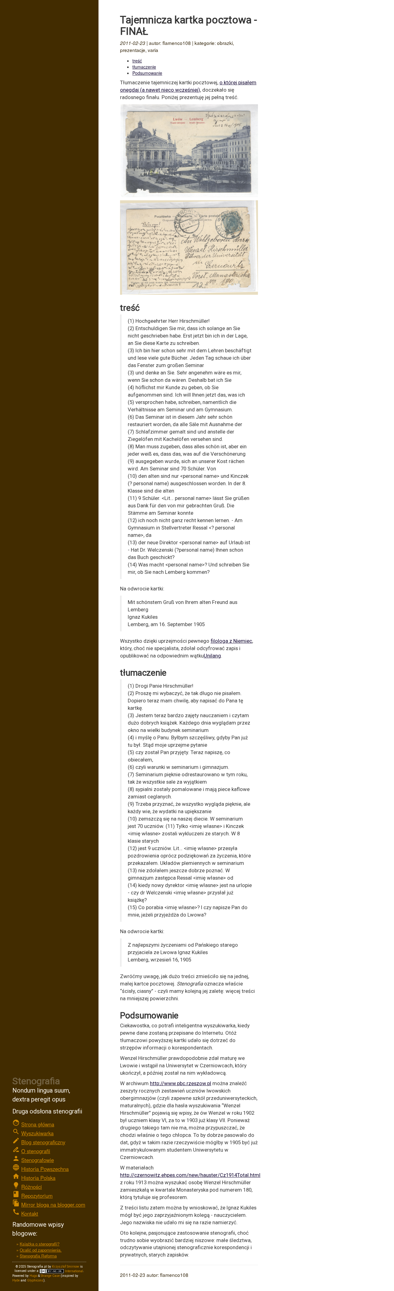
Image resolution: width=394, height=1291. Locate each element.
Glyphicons (35, 1280)
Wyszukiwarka (37, 1133)
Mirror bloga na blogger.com (53, 1204)
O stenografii (35, 1151)
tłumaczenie (144, 67)
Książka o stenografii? (39, 1244)
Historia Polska (38, 1177)
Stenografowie (37, 1160)
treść (137, 61)
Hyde (16, 1280)
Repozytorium (37, 1195)
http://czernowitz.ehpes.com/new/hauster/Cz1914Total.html (190, 1175)
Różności (31, 1186)
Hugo (33, 1275)
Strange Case (50, 1275)
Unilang (212, 656)
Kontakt (29, 1213)
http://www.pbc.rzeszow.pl (180, 1083)
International (73, 1271)
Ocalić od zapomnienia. (41, 1250)
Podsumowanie (147, 73)
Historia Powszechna (45, 1169)
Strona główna (37, 1124)
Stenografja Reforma (38, 1256)
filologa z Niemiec (231, 641)
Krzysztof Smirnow (65, 1266)
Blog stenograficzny (43, 1142)
